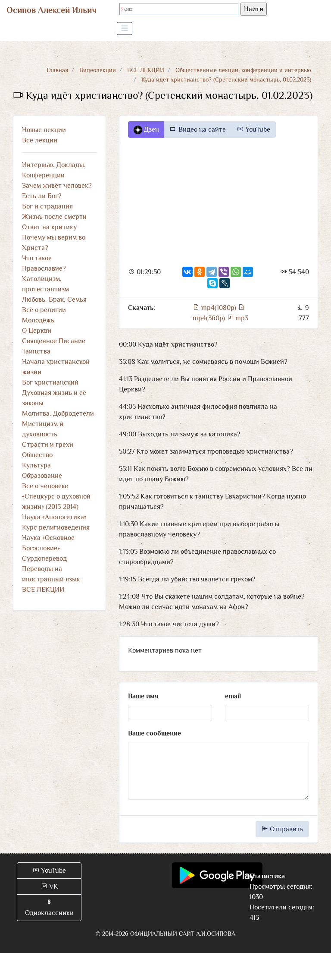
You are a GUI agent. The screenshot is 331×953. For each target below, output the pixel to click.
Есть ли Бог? (42, 196)
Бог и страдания (47, 206)
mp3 (241, 318)
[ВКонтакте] (187, 272)
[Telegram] (211, 272)
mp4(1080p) (219, 308)
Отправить (285, 829)
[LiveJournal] (224, 283)
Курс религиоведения (56, 527)
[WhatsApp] (236, 272)
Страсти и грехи (47, 444)
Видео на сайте (201, 129)
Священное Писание (53, 341)
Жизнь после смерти (54, 217)
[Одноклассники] (199, 272)
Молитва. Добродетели (58, 413)
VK (52, 886)
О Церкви (36, 330)
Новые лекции (44, 130)
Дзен (150, 129)
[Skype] (212, 283)
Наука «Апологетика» (54, 517)
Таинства (36, 351)
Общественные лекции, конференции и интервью (243, 69)
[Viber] (224, 272)
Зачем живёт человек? (57, 185)
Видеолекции (97, 69)
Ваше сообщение (154, 733)
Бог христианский (50, 382)
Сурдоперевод (44, 558)
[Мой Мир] (248, 272)
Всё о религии (44, 310)
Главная (57, 69)
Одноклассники (49, 913)
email (233, 696)
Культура (36, 465)
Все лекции (39, 140)
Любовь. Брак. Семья (54, 299)
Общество (37, 455)
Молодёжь (38, 320)
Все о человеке (45, 486)
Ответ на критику (49, 227)
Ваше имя (143, 696)
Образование (42, 476)
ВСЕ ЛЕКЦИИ (145, 69)
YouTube (257, 129)
